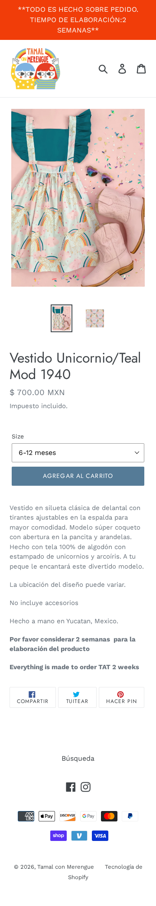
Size (18, 436)
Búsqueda (78, 758)
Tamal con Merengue (65, 866)
